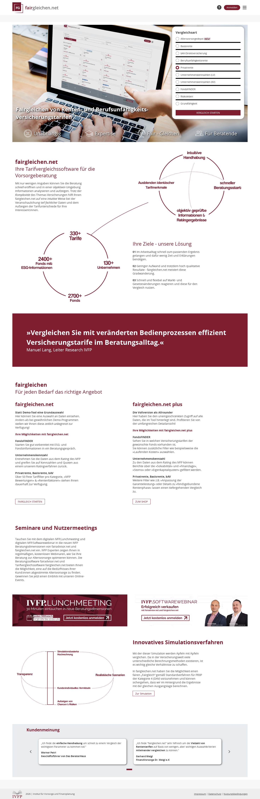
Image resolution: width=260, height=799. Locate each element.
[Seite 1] (129, 769)
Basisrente (186, 46)
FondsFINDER (188, 89)
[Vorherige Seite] (31, 751)
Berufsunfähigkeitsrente (194, 60)
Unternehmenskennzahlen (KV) (198, 82)
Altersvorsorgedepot (195, 38)
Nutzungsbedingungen (236, 793)
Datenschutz (214, 793)
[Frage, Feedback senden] (219, 7)
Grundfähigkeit (189, 103)
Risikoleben (187, 96)
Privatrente (187, 67)
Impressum (200, 793)
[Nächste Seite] (229, 751)
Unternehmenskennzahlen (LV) (198, 74)
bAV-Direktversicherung (194, 53)
